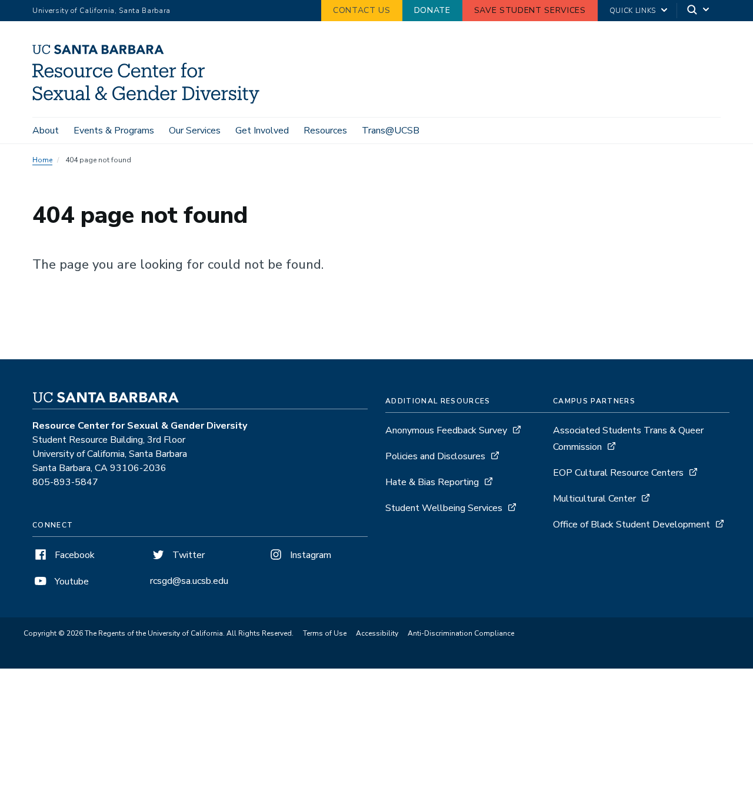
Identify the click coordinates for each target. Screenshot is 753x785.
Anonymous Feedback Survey (446, 430)
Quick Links (632, 10)
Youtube (70, 581)
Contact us (362, 10)
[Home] (150, 100)
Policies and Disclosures (435, 456)
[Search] (699, 11)
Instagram (309, 555)
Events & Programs (114, 130)
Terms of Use (324, 633)
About (45, 130)
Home (42, 160)
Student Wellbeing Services (443, 508)
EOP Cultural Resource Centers (618, 472)
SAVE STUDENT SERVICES (530, 10)
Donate (432, 10)
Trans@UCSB (390, 130)
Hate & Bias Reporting (433, 482)
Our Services (195, 130)
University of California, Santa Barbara (101, 10)
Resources (325, 130)
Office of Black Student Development (631, 524)
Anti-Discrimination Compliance (461, 633)
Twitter (187, 555)
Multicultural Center (595, 498)
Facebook (73, 555)
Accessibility (377, 633)
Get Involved (262, 130)
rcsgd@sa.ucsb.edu (189, 580)
